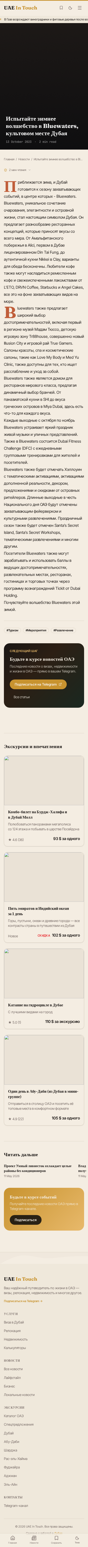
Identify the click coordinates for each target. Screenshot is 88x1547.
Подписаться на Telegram (36, 684)
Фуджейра (12, 1467)
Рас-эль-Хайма (15, 1459)
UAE (20, 1279)
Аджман (10, 1476)
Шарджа (10, 1450)
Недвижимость (16, 1339)
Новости (24, 159)
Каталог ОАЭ (14, 1416)
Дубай (9, 1433)
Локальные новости (19, 1395)
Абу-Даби (11, 1442)
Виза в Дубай (14, 1322)
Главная (9, 159)
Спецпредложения (18, 1424)
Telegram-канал (16, 1505)
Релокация (12, 1331)
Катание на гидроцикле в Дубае (35, 1004)
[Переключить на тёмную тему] (70, 8)
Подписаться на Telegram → (23, 1301)
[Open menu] (79, 7)
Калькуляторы (15, 1348)
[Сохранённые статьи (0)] (61, 8)
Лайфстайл (12, 1378)
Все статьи (22, 697)
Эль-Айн (10, 1484)
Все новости (13, 1369)
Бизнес (9, 1386)
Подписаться (26, 1220)
